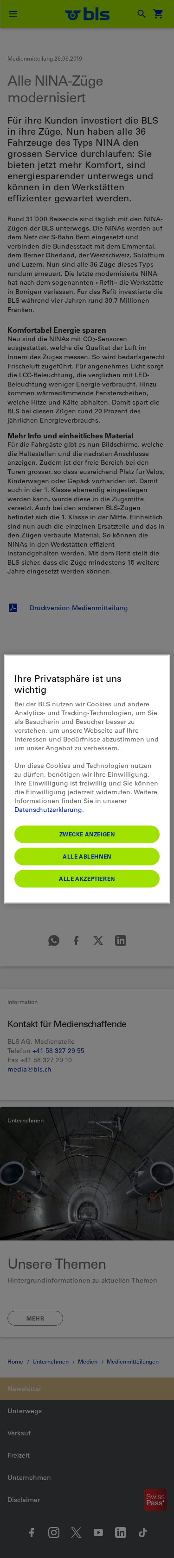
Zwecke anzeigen (87, 834)
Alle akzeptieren (87, 878)
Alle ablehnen (87, 856)
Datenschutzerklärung (48, 809)
